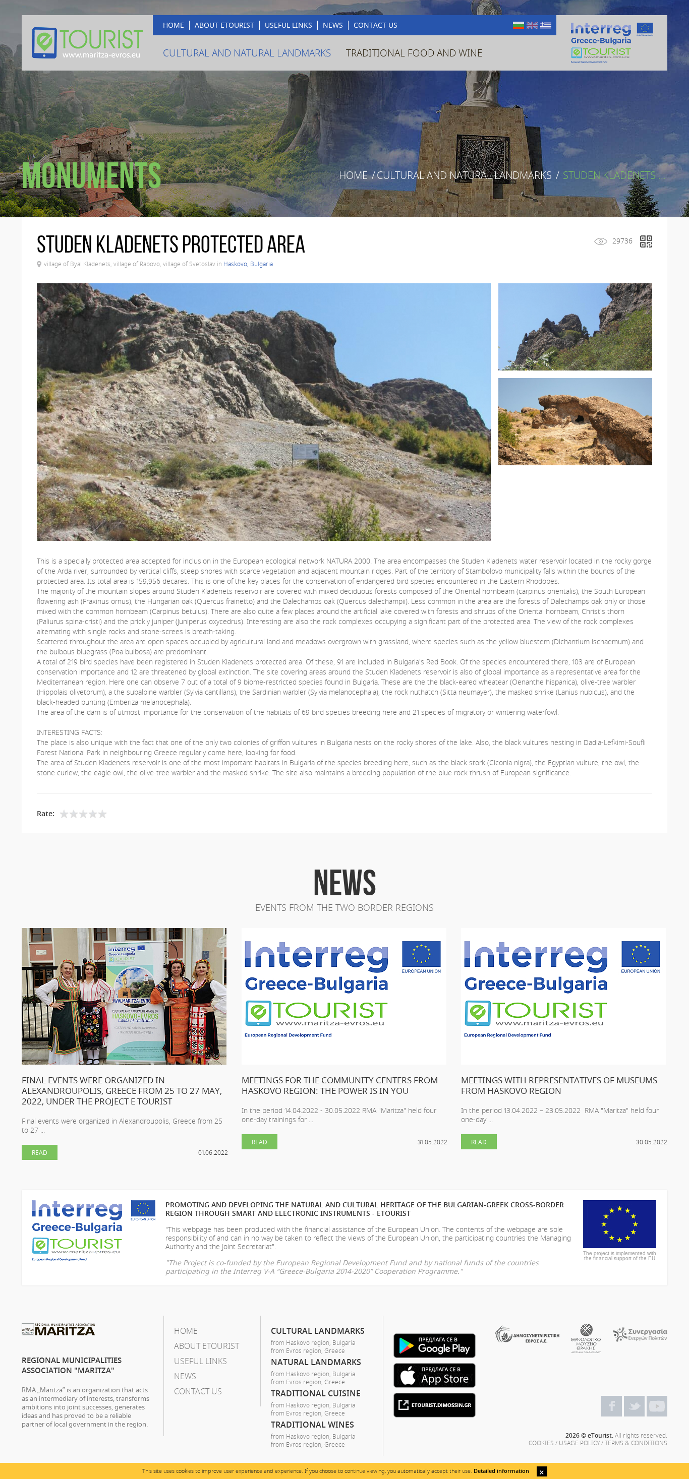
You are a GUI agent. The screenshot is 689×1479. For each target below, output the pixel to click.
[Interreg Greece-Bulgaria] (611, 43)
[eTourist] (87, 42)
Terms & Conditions (636, 1443)
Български (518, 25)
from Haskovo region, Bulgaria (313, 1342)
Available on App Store (434, 1375)
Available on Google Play (434, 1345)
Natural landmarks (316, 1362)
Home (353, 175)
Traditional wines (312, 1424)
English (532, 25)
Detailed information (501, 1470)
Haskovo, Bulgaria (248, 264)
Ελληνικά (545, 25)
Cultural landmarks (318, 1330)
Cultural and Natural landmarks (464, 175)
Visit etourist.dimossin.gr (434, 1405)
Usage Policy (579, 1443)
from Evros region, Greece (308, 1350)
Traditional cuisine (316, 1393)
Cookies (541, 1443)
